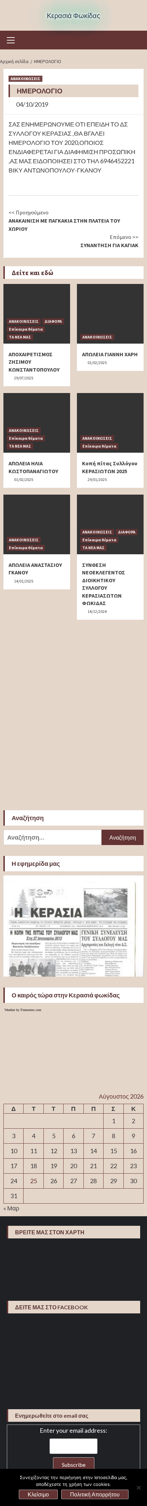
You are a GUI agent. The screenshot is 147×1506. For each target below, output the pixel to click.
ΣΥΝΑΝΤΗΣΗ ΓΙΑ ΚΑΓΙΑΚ (109, 241)
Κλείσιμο (38, 1494)
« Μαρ (11, 1208)
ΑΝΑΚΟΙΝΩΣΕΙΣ (25, 78)
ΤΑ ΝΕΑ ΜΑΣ (20, 337)
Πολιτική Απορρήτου (95, 1494)
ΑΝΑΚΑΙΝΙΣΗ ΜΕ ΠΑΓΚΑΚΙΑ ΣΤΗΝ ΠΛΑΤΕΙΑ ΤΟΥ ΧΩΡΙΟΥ (64, 220)
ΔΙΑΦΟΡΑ (53, 321)
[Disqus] (73, 712)
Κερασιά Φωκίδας (73, 15)
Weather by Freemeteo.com (22, 1010)
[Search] (136, 40)
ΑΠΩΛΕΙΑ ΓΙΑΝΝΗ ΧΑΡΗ (110, 354)
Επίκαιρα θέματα (26, 329)
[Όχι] (138, 1487)
